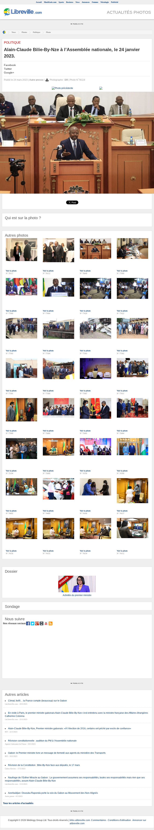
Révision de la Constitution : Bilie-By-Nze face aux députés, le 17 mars (44, 765)
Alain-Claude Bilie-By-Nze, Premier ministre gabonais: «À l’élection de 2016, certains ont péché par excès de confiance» (69, 728)
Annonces (86, 2)
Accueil (39, 2)
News (77, 2)
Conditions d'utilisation (119, 820)
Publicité (114, 2)
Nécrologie (104, 2)
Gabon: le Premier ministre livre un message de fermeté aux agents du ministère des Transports (57, 753)
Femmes (95, 2)
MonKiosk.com (50, 2)
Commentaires (98, 820)
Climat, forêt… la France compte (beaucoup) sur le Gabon (37, 700)
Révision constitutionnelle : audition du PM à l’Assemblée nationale (42, 740)
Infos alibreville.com (80, 820)
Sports (61, 2)
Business (69, 2)
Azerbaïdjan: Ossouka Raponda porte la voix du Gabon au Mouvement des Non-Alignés (53, 793)
